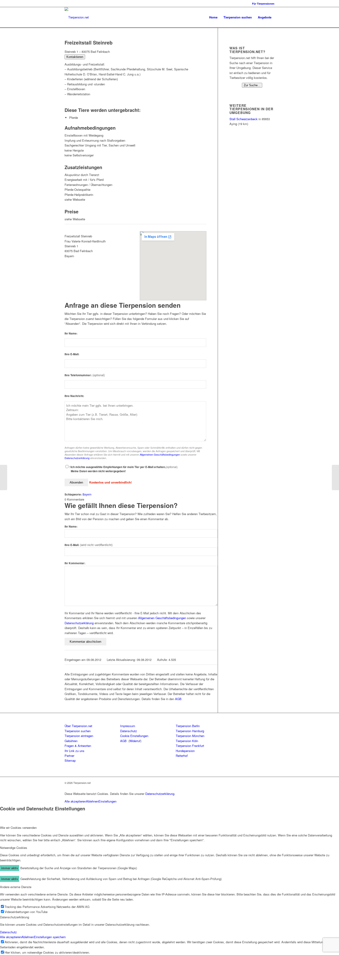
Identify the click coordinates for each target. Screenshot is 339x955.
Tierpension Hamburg (190, 731)
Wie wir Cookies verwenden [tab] (18, 827)
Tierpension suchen (78, 731)
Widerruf (134, 741)
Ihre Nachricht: (74, 396)
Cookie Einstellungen (134, 736)
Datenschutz (128, 731)
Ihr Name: (71, 333)
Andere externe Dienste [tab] (15, 887)
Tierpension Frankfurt (190, 745)
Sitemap (70, 760)
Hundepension (185, 751)
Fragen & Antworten (78, 745)
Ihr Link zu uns (74, 751)
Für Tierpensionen (263, 3)
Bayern (87, 494)
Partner (69, 755)
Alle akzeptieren (75, 801)
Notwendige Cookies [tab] (13, 847)
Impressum (127, 726)
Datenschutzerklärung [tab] (14, 917)
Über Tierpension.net (78, 726)
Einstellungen (107, 801)
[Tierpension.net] (77, 17)
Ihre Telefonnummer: (85, 375)
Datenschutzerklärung (77, 458)
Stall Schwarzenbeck (243, 119)
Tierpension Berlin (188, 726)
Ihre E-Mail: (72, 354)
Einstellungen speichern (50, 937)
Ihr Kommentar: (75, 563)
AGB (178, 699)
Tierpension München (190, 736)
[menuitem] (262, 3)
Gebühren (71, 741)
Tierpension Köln (187, 741)
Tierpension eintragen (79, 736)
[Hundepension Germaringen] (3, 477)
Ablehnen (92, 801)
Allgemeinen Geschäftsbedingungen (160, 454)
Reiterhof (182, 755)
